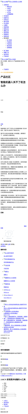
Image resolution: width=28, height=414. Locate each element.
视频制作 (6, 34)
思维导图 (6, 27)
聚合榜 (5, 404)
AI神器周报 (10, 14)
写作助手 (6, 16)
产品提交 (9, 42)
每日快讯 (9, 45)
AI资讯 (9, 8)
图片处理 (6, 21)
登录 (3, 244)
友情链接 (9, 47)
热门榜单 (9, 40)
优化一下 (22, 373)
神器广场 (6, 52)
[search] (15, 394)
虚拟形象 (6, 32)
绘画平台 (6, 17)
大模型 (5, 25)
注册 (9, 244)
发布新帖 (3, 246)
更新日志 (9, 6)
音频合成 (6, 36)
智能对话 (6, 29)
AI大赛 (9, 10)
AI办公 (6, 400)
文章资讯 (6, 4)
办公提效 (6, 23)
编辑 (8, 350)
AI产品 (9, 12)
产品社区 (9, 43)
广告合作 (17, 373)
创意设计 (6, 19)
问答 (2, 124)
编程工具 (6, 30)
